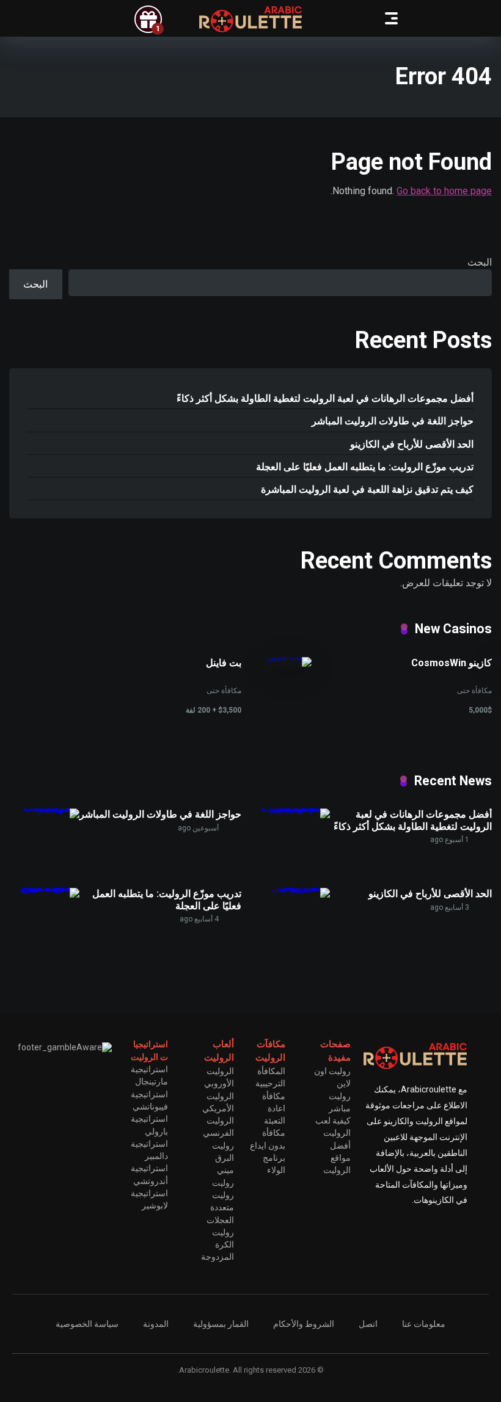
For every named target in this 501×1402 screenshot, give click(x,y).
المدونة (156, 1324)
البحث (479, 262)
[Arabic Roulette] (250, 19)
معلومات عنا (423, 1324)
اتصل (368, 1324)
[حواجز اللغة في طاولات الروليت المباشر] (44, 808)
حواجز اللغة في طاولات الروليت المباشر (393, 421)
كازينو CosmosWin (451, 663)
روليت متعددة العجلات (220, 1207)
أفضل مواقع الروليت (337, 1158)
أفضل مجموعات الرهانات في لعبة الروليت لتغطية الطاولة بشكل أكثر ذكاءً (325, 398)
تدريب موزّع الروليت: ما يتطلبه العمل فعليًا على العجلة (365, 467)
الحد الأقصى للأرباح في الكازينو (412, 444)
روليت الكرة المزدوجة (217, 1244)
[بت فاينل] (289, 657)
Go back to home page (444, 191)
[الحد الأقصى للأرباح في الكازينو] (295, 887)
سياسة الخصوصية (87, 1324)
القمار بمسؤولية (221, 1324)
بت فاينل (223, 663)
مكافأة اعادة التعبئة (273, 1108)
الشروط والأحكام (303, 1324)
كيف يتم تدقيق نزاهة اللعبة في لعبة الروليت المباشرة (367, 489)
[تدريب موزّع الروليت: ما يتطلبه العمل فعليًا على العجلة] (44, 887)
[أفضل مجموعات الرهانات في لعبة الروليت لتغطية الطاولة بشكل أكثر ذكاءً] (295, 808)
